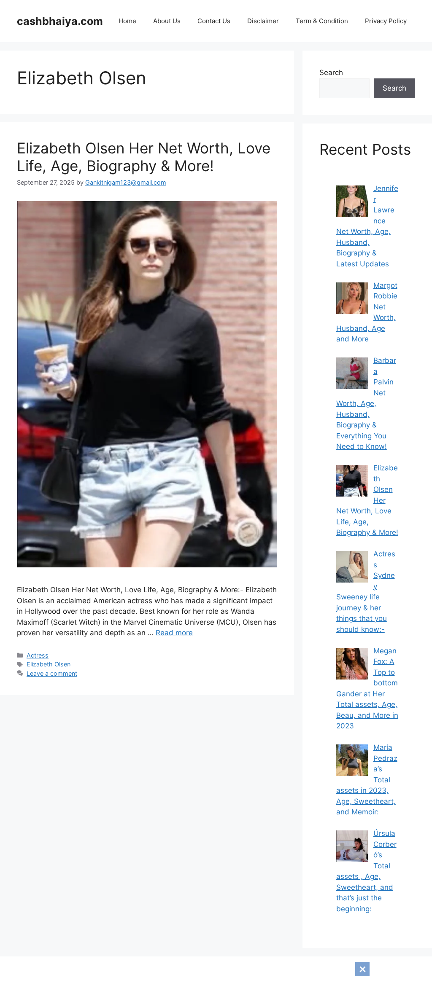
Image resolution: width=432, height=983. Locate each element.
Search (331, 72)
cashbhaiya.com (60, 21)
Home (127, 21)
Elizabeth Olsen (48, 664)
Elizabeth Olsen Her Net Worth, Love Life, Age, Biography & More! (143, 157)
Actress (38, 655)
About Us (167, 21)
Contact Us (213, 21)
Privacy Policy (386, 21)
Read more (174, 632)
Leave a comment (52, 673)
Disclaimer (263, 21)
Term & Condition (322, 21)
